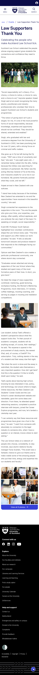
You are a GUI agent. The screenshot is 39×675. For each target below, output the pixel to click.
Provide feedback (8, 634)
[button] (36, 3)
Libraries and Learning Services (13, 573)
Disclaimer (5, 657)
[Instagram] (13, 544)
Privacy (22, 654)
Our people (6, 587)
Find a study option (8, 582)
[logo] (19, 10)
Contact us (6, 611)
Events (11, 22)
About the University (9, 555)
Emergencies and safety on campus (14, 621)
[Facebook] (3, 544)
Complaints (6, 629)
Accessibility (5, 654)
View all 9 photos (18, 507)
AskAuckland (6, 616)
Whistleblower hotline (9, 639)
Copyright (15, 654)
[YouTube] (19, 544)
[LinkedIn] (8, 544)
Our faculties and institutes (11, 560)
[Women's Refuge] (4, 649)
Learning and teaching (10, 578)
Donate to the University (10, 625)
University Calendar (9, 591)
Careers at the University (10, 596)
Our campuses (7, 569)
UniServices (6, 600)
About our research (8, 564)
